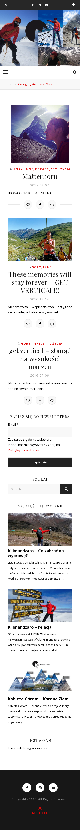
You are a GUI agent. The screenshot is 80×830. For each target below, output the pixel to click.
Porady (42, 169)
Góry (18, 169)
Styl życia (60, 169)
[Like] (28, 204)
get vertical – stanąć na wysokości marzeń (40, 358)
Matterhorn (40, 176)
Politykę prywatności (23, 450)
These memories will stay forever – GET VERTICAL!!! (40, 282)
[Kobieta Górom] (40, 34)
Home (7, 84)
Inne (29, 169)
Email (13, 424)
